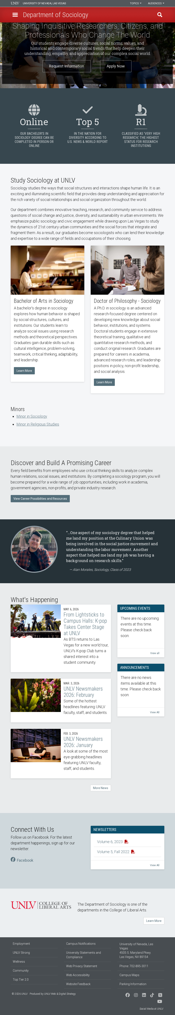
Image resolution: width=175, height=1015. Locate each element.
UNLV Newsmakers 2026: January (61, 753)
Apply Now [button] (116, 66)
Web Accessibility (78, 975)
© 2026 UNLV (20, 993)
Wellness (19, 961)
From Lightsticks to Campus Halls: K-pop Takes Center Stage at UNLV (61, 638)
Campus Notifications (81, 943)
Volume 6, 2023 (110, 841)
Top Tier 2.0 (21, 979)
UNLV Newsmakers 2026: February (61, 700)
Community (21, 970)
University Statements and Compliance (83, 955)
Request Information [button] (66, 66)
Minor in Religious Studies (37, 424)
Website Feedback (78, 984)
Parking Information (133, 984)
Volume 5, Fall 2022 (113, 851)
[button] (15, 14)
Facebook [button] (25, 860)
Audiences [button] (155, 3)
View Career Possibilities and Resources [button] (40, 498)
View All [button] (154, 712)
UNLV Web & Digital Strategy (60, 993)
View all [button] (154, 653)
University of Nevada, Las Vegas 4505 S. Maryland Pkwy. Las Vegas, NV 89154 (136, 950)
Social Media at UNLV (151, 1008)
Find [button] (160, 14)
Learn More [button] (24, 370)
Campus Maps (129, 975)
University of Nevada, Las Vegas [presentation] (44, 3)
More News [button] (100, 788)
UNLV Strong (21, 952)
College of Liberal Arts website (41, 905)
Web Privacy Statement (81, 966)
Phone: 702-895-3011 (134, 966)
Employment (21, 943)
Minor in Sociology (31, 416)
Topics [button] (134, 3)
